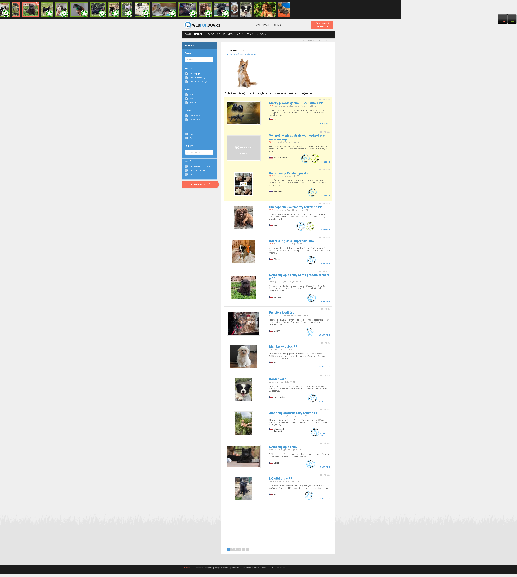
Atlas (250, 34)
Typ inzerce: (189, 68)
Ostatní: (188, 161)
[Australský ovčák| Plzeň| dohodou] (234, 9)
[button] (199, 59)
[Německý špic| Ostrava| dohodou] (30, 9)
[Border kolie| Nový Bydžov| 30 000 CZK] (246, 9)
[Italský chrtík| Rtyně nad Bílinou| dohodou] (79, 9)
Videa (230, 34)
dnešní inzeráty (221, 568)
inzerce (198, 34)
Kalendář (261, 34)
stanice (221, 34)
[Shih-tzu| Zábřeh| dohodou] (61, 9)
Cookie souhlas (278, 568)
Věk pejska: (189, 146)
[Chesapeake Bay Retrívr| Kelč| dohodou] (205, 9)
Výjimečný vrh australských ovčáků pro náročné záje (297, 137)
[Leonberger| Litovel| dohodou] (284, 9)
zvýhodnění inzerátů (250, 568)
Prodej (323, 40)
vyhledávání (262, 25)
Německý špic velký (283, 447)
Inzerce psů (306, 40)
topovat (502, 21)
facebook (265, 568)
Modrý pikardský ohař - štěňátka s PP (296, 103)
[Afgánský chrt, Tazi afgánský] (213, 59)
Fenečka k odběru (281, 312)
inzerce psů (189, 568)
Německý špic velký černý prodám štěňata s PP (299, 277)
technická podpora (204, 568)
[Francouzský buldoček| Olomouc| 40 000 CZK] (113, 9)
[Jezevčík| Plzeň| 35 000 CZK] (265, 9)
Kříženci (315, 40)
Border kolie (277, 379)
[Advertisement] (304, 70)
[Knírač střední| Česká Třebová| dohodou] (187, 9)
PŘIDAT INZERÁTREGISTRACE (322, 25)
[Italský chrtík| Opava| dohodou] (127, 9)
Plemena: (188, 53)
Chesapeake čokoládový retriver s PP (295, 207)
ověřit (512, 21)
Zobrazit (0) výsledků (199, 184)
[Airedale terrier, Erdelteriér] (213, 62)
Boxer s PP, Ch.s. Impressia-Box (291, 241)
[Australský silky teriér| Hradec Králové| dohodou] (47, 9)
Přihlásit (277, 25)
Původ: (187, 89)
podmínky (234, 568)
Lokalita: (188, 110)
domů (188, 34)
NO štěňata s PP (281, 478)
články (240, 34)
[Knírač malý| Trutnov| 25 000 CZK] (16, 9)
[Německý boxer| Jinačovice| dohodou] (142, 9)
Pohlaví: (188, 129)
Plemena (209, 34)
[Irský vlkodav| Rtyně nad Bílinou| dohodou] (164, 9)
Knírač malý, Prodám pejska (288, 173)
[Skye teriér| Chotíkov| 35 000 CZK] (221, 9)
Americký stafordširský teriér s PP (293, 413)
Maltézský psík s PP (283, 346)
